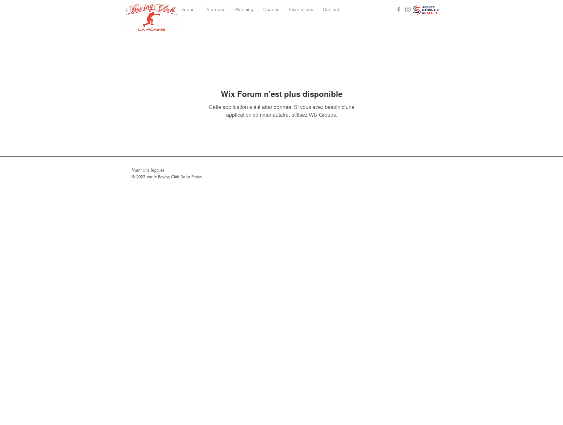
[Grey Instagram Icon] (407, 9)
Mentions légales (148, 170)
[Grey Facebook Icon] (398, 9)
